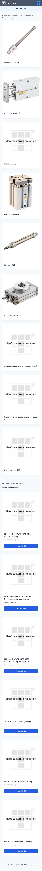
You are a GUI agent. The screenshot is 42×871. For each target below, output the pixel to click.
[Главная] (2, 15)
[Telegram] (25, 8)
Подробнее (21, 546)
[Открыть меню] (38, 3)
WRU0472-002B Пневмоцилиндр (18, 842)
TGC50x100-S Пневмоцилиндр (17, 722)
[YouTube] (17, 8)
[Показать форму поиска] (3, 8)
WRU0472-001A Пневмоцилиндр (18, 782)
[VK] (21, 8)
